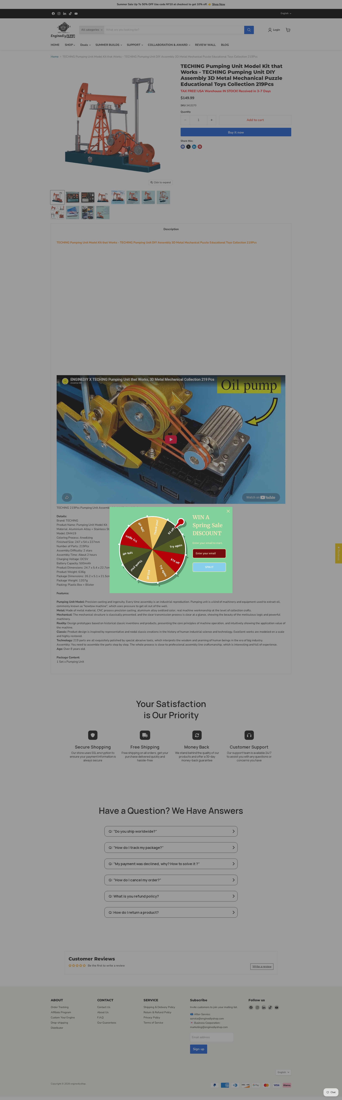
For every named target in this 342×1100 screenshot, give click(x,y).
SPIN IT (209, 567)
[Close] (228, 511)
